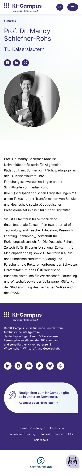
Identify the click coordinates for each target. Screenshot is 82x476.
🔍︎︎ (60, 7)
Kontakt (45, 434)
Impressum (57, 428)
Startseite (10, 20)
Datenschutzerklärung (22, 434)
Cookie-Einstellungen (32, 428)
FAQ (70, 434)
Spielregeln (41, 439)
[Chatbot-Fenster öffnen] (73, 462)
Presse (59, 434)
